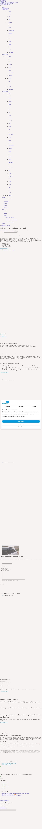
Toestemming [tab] (7, 406)
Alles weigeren (21, 426)
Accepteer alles (21, 421)
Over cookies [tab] (21, 406)
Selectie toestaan (21, 424)
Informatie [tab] (34, 406)
